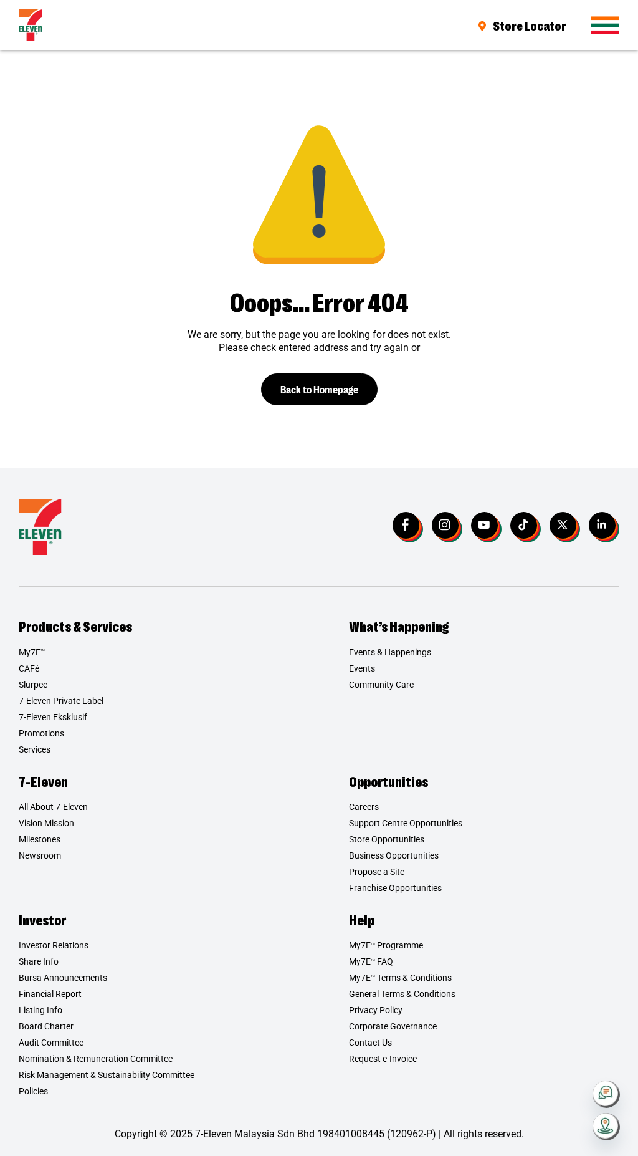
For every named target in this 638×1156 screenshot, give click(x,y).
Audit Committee (51, 1043)
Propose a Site (376, 872)
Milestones (39, 839)
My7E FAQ (371, 961)
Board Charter (46, 1026)
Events (362, 668)
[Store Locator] (606, 1126)
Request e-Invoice (383, 1059)
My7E (32, 652)
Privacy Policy (375, 1010)
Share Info (39, 961)
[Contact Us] (606, 1094)
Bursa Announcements (63, 978)
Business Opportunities (394, 855)
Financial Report (50, 994)
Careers (364, 807)
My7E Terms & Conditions (400, 978)
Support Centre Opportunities (405, 823)
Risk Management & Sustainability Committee (106, 1075)
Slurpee (33, 685)
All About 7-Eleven (53, 807)
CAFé (29, 668)
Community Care (381, 685)
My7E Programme (386, 945)
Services (34, 749)
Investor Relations (53, 945)
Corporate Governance (393, 1026)
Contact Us (370, 1043)
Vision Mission (46, 823)
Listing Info (40, 1010)
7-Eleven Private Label (61, 701)
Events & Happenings (390, 652)
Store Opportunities (386, 839)
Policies (33, 1091)
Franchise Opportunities (395, 888)
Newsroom (40, 855)
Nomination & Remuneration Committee (96, 1059)
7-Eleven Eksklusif (53, 717)
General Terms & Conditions (402, 994)
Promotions (41, 733)
